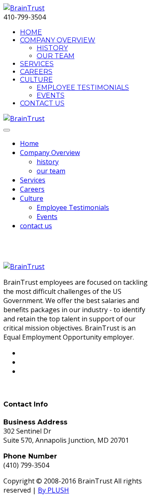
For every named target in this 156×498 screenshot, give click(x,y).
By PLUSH (53, 490)
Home (31, 32)
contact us (42, 103)
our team (55, 56)
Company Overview (57, 40)
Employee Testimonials (83, 87)
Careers (36, 72)
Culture (36, 80)
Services (37, 64)
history (52, 48)
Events (50, 95)
